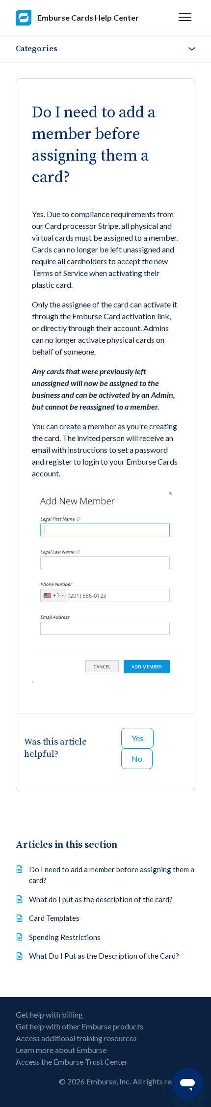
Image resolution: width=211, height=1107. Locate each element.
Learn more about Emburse (61, 1049)
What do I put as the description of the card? (101, 899)
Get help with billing (49, 1014)
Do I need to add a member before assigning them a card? (111, 875)
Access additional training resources (76, 1038)
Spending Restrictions (65, 937)
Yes (137, 738)
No (137, 758)
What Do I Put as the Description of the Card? (104, 955)
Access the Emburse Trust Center (72, 1061)
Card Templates (54, 917)
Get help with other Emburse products (79, 1026)
